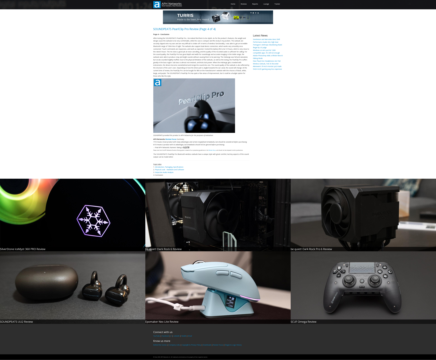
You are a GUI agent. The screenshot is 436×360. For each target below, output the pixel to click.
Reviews (244, 4)
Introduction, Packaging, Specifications (169, 167)
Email (190, 336)
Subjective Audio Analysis (164, 172)
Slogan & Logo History (233, 345)
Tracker (277, 4)
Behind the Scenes (160, 345)
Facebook (165, 336)
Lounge (266, 4)
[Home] (157, 4)
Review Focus (171, 139)
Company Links (174, 345)
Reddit (183, 336)
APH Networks (172, 4)
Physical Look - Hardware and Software (169, 169)
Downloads (207, 345)
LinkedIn (176, 336)
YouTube (156, 336)
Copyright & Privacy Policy (191, 345)
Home (233, 4)
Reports (255, 4)
